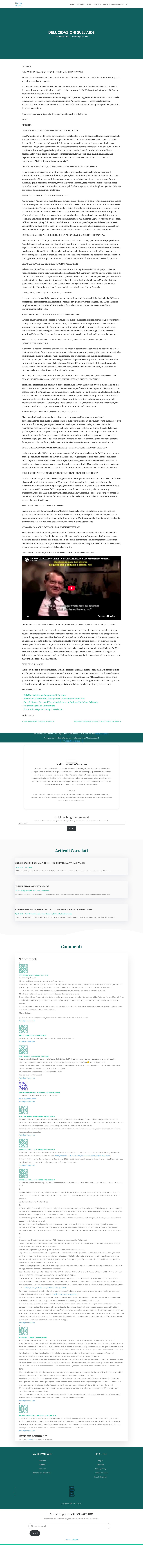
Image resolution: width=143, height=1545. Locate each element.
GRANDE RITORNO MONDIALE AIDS (32, 886)
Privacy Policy (100, 1469)
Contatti (42, 1465)
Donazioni (42, 1469)
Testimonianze (66, 914)
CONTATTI (97, 4)
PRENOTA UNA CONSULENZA (113, 4)
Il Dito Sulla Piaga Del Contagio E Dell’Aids (43, 709)
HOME (72, 4)
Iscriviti (71, 828)
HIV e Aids (84, 36)
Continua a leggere (71, 1539)
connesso (31, 1440)
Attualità (28, 891)
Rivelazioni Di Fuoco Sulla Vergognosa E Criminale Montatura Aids (54, 698)
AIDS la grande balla (27, 1099)
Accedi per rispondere (27, 1021)
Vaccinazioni (45, 891)
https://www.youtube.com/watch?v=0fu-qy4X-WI (45, 1288)
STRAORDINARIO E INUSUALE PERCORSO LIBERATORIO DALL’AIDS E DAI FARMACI (54, 909)
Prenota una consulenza (42, 1473)
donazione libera (101, 734)
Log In (100, 1460)
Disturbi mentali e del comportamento (38, 914)
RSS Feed (100, 1465)
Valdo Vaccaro (62, 36)
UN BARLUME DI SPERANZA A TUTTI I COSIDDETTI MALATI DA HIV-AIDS (50, 863)
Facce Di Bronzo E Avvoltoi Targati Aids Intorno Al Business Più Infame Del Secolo (61, 702)
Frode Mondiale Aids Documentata (39, 706)
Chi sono (42, 1460)
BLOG (89, 4)
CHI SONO (80, 4)
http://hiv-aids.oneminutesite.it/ (65, 1294)
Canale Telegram (100, 1477)
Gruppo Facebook (101, 1473)
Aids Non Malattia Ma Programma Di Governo (45, 695)
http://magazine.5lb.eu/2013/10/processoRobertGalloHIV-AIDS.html (82, 1156)
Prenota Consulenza (71, 741)
